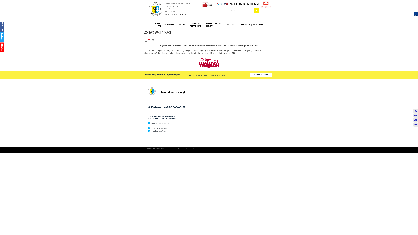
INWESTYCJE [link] (245, 25)
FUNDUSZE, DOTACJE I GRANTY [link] (213, 25)
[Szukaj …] (241, 10)
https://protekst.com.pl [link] (192, 149)
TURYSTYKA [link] (231, 25)
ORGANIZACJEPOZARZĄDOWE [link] (195, 25)
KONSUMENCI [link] (258, 25)
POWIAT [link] (182, 25)
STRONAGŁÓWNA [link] (158, 25)
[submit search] (256, 10)
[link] (155, 9)
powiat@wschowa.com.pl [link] (179, 14)
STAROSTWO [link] (169, 25)
